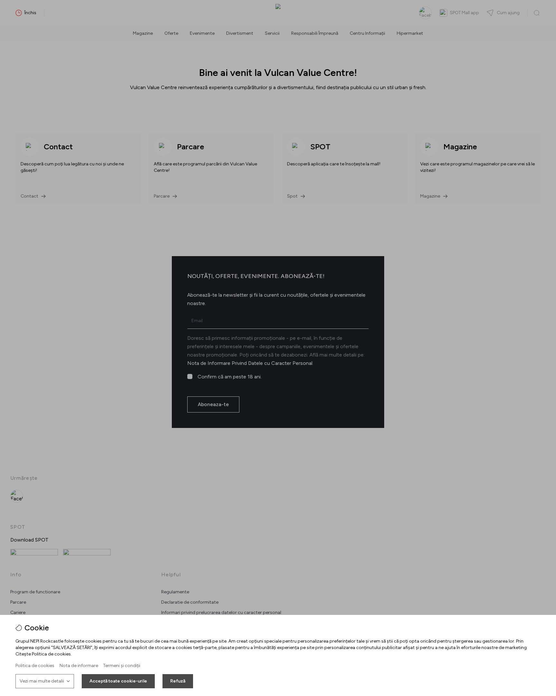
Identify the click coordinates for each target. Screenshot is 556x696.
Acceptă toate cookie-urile (118, 681)
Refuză (177, 681)
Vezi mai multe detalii (42, 681)
